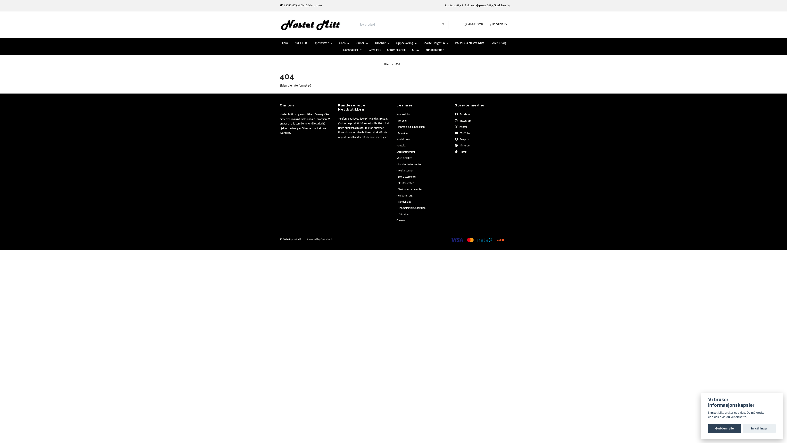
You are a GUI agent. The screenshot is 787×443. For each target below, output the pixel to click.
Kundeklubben (434, 53)
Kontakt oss (403, 143)
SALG (415, 53)
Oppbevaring (404, 46)
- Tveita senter (405, 174)
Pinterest (464, 149)
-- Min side (402, 217)
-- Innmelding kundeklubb (411, 211)
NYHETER (301, 46)
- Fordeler (402, 124)
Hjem (284, 46)
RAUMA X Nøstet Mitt (469, 46)
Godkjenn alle (724, 428)
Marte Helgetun (434, 46)
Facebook (465, 118)
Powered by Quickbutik (319, 243)
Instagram (465, 124)
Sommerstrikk (396, 53)
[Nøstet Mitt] (337, 26)
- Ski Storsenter (405, 186)
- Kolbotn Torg (405, 199)
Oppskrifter (321, 46)
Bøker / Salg (498, 46)
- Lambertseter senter (409, 167)
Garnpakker (350, 53)
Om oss (401, 224)
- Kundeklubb (404, 205)
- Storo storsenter (407, 180)
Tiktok (462, 155)
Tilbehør (380, 46)
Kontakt (401, 149)
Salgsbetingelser (406, 155)
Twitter (462, 130)
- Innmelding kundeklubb (411, 130)
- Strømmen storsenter (410, 192)
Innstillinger (759, 428)
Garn (342, 46)
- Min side (402, 136)
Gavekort (375, 53)
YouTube (465, 136)
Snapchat (465, 143)
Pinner (360, 46)
